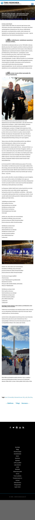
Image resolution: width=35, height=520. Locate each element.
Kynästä (17, 460)
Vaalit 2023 (17, 487)
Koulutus (17, 458)
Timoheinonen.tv (17, 478)
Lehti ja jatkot (17, 462)
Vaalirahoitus (17, 482)
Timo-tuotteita (17, 476)
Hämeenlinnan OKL (19, 397)
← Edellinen (10, 403)
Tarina (17, 473)
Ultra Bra (30, 397)
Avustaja (17, 447)
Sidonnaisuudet (17, 471)
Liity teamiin (17, 465)
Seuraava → (25, 403)
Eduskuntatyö (17, 451)
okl (26, 397)
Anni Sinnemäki (9, 397)
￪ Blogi (17, 403)
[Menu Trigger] (32, 4)
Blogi (3, 17)
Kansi (17, 456)
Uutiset (17, 480)
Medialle (17, 469)
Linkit (17, 467)
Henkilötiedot (17, 454)
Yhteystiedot (17, 485)
